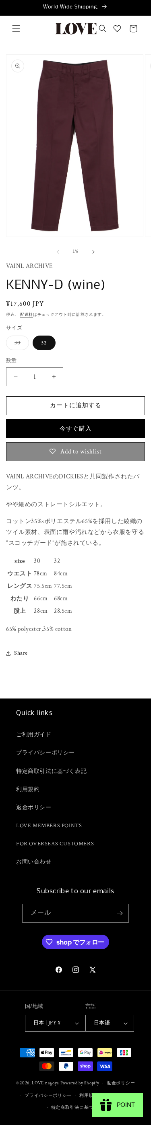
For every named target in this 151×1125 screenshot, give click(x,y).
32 (44, 342)
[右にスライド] (93, 252)
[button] (16, 28)
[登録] (119, 913)
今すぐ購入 (76, 429)
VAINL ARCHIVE (29, 266)
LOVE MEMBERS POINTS (49, 825)
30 (20, 344)
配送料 (26, 314)
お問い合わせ (34, 861)
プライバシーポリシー (45, 752)
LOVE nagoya (45, 1083)
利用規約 (27, 789)
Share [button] (21, 653)
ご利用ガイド (34, 734)
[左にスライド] (58, 252)
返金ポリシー (34, 807)
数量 (11, 360)
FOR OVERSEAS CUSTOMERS (55, 843)
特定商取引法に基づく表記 (51, 771)
